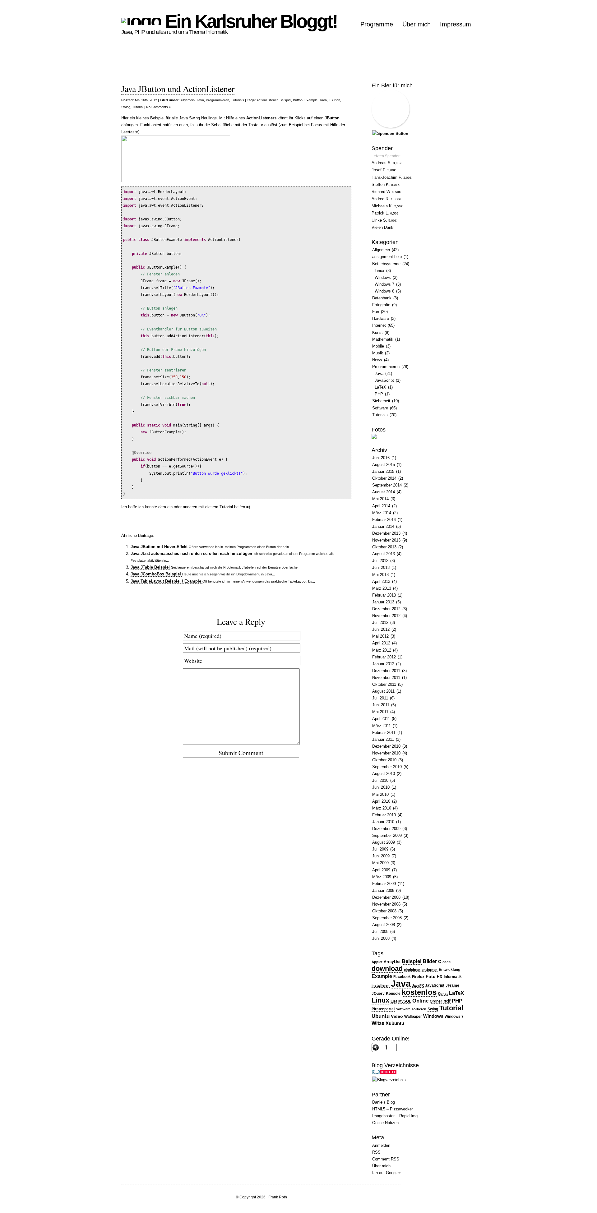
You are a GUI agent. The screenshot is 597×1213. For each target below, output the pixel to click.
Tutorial (137, 107)
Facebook (402, 977)
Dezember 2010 (386, 746)
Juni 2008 (381, 938)
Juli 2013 (380, 560)
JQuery (378, 993)
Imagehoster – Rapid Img (395, 1116)
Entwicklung (449, 969)
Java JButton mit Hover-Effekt (160, 546)
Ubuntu (381, 1016)
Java (200, 100)
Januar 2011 (383, 739)
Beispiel (285, 100)
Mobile (378, 346)
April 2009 (381, 870)
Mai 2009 (380, 862)
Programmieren (217, 100)
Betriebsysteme (386, 263)
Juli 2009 (380, 849)
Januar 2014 (383, 526)
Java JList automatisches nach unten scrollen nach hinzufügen (192, 553)
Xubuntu (395, 1023)
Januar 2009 (383, 890)
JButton (334, 100)
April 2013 (381, 581)
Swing (125, 107)
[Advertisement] (234, 60)
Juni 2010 (381, 787)
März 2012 (381, 650)
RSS (376, 1152)
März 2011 (381, 725)
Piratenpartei (383, 1009)
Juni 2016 (381, 457)
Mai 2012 (380, 636)
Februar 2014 (384, 519)
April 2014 (381, 506)
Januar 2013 (383, 602)
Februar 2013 (384, 595)
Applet (377, 962)
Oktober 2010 (384, 760)
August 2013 (383, 553)
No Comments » (158, 107)
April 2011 (381, 718)
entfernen (429, 969)
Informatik (453, 977)
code (446, 962)
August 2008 (383, 924)
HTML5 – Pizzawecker (392, 1109)
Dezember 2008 (386, 897)
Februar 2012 (384, 657)
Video (397, 1016)
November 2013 (386, 540)
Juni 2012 (381, 629)
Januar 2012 (383, 664)
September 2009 (387, 835)
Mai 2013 (380, 574)
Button (298, 100)
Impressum (455, 24)
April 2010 (381, 801)
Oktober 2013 (384, 547)
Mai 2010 (380, 794)
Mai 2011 (380, 711)
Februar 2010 (384, 815)
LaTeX (380, 387)
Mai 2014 (380, 498)
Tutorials (237, 100)
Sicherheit (381, 401)
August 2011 (383, 691)
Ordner (436, 1001)
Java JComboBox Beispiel (156, 574)
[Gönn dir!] (390, 133)
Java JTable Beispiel (151, 567)
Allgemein (187, 100)
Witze (378, 1023)
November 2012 (386, 615)
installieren (381, 985)
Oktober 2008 (384, 911)
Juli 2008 (380, 931)
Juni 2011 (380, 705)
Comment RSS (385, 1159)
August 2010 (383, 773)
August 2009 (383, 842)
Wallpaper (413, 1016)
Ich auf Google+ (386, 1172)
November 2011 (386, 677)
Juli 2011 (380, 698)
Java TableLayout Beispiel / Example (166, 581)
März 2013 (381, 588)
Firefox (418, 977)
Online (420, 1001)
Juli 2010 (380, 780)
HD (439, 977)
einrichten (412, 969)
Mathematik (382, 339)
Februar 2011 (384, 732)
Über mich (416, 24)
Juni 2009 (381, 856)
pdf (447, 1001)
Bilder (430, 961)
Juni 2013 (381, 567)
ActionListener (267, 100)
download (387, 968)
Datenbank (381, 298)
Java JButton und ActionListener (177, 89)
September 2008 (387, 918)
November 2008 (386, 904)
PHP (379, 394)
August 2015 (383, 464)
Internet (379, 325)
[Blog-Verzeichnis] (385, 1073)
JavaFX (418, 985)
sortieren (419, 1009)
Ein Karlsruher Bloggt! (249, 21)
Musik (377, 353)
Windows (383, 277)
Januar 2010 (383, 821)
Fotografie (381, 304)
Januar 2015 (383, 471)
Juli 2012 (380, 622)
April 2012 (381, 643)
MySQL (404, 1001)
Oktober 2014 (384, 478)
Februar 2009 (384, 883)
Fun (375, 311)
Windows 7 (384, 284)
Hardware (380, 318)
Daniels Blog (383, 1102)
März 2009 (381, 876)
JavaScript (384, 380)
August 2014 (383, 492)
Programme (376, 24)
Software (380, 408)
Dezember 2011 (386, 670)
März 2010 (381, 808)
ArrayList (392, 962)
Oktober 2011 (384, 684)
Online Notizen (385, 1122)
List (394, 1001)
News (377, 359)
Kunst (377, 332)
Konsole (393, 993)
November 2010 (386, 753)
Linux (379, 270)
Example (310, 100)
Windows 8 (384, 291)
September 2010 (387, 766)
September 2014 (387, 485)
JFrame (452, 985)
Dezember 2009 (386, 828)
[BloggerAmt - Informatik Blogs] (389, 1080)
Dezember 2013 (386, 533)
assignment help (387, 256)
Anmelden (381, 1145)
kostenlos (419, 992)
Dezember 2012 (386, 608)
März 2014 (381, 512)
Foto (431, 976)
